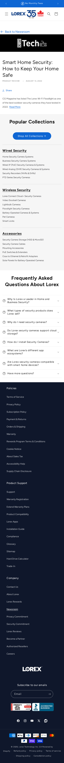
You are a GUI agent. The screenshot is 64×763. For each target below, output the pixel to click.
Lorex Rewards (14, 601)
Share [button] (9, 90)
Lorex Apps (12, 521)
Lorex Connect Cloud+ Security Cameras (21, 196)
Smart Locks (8, 221)
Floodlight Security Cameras (16, 208)
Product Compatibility (18, 514)
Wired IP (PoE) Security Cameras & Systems (23, 165)
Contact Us (12, 587)
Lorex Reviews (14, 631)
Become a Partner (16, 638)
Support (11, 492)
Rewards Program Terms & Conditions (26, 441)
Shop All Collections (30, 136)
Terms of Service (15, 397)
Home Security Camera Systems (17, 156)
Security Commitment (18, 624)
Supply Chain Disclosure (19, 471)
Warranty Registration (18, 499)
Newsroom (12, 609)
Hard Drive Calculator (18, 558)
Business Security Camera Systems (19, 161)
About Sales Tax (15, 456)
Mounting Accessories (13, 248)
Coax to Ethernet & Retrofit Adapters (20, 256)
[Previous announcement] (6, 3)
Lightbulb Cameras (11, 204)
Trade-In (11, 566)
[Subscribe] (49, 694)
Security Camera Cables (13, 244)
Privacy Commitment (17, 616)
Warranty (11, 434)
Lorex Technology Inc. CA (30, 747)
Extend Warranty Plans (18, 506)
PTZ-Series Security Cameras (16, 177)
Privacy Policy (14, 404)
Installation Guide (15, 529)
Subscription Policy (16, 412)
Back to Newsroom (17, 32)
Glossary (11, 544)
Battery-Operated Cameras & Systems (20, 212)
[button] (6, 14)
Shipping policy (23, 756)
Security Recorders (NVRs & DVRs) (19, 173)
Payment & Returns (16, 419)
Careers (11, 653)
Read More (15, 107)
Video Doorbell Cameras (14, 200)
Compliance (13, 536)
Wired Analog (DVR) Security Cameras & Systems (26, 169)
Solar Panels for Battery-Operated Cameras (23, 260)
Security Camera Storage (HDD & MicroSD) (23, 239)
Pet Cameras (8, 217)
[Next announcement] (58, 3)
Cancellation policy (42, 756)
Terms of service (53, 751)
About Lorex (13, 594)
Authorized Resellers (17, 646)
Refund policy (20, 751)
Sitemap (11, 551)
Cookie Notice (14, 449)
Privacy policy (36, 751)
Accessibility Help (16, 463)
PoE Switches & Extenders (14, 252)
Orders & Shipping (16, 426)
